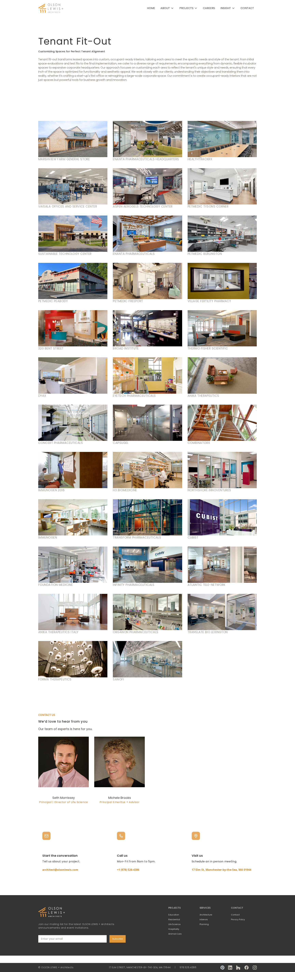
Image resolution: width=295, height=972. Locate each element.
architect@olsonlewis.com (60, 870)
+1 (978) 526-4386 (128, 870)
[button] (167, 8)
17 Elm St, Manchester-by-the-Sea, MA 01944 (221, 870)
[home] (51, 8)
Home (151, 8)
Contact (247, 8)
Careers (209, 8)
